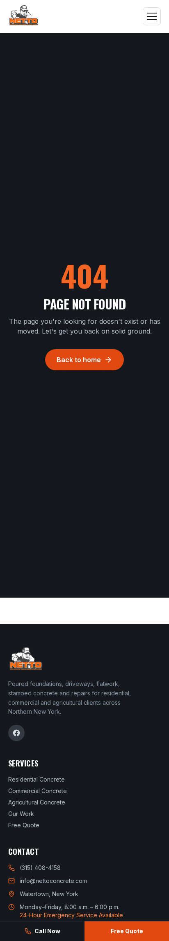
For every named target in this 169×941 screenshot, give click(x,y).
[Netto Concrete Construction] (23, 16)
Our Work (21, 813)
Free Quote (23, 825)
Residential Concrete (36, 779)
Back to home (79, 360)
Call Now (47, 931)
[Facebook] (16, 733)
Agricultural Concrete (36, 802)
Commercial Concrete (37, 790)
